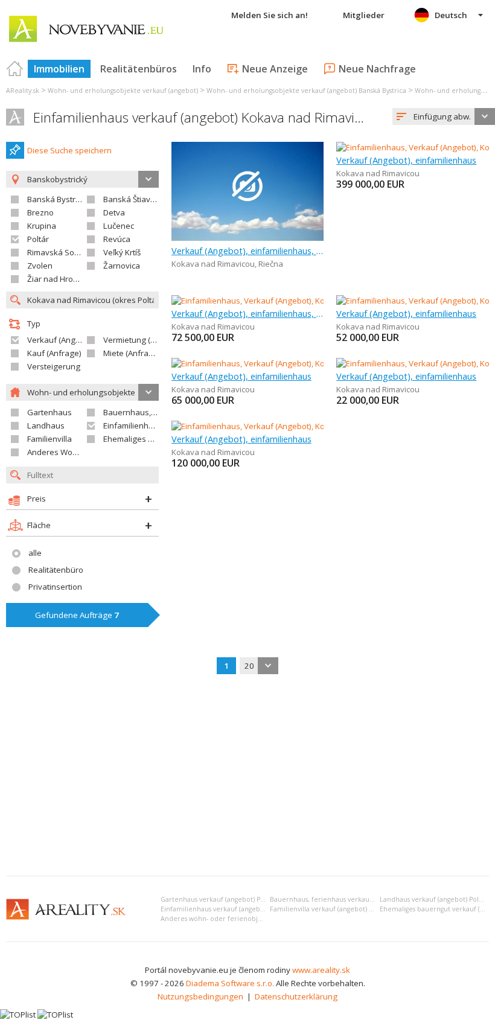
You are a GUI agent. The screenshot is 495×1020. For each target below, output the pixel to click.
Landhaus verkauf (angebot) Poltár (434, 899)
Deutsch (451, 15)
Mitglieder (364, 15)
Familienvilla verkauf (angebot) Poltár (329, 909)
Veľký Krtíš (122, 252)
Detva (114, 212)
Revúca (116, 239)
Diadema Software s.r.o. (230, 983)
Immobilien (59, 68)
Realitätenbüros (138, 68)
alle (35, 552)
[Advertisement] (247, 776)
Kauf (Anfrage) (54, 353)
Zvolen (40, 265)
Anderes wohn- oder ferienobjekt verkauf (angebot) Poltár (253, 918)
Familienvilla (49, 438)
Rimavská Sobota (59, 252)
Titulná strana (15, 69)
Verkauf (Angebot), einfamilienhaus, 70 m (247, 313)
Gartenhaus (49, 412)
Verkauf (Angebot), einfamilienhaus (406, 160)
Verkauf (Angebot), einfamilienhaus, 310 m (247, 250)
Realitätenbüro (55, 569)
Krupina (41, 225)
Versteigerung (53, 366)
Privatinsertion (55, 586)
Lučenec (118, 225)
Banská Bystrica (56, 199)
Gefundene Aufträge (77, 615)
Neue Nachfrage (377, 68)
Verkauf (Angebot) (61, 339)
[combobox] (443, 116)
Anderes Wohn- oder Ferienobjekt (89, 452)
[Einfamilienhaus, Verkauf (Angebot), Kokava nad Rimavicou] (280, 300)
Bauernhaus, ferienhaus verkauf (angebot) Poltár (347, 899)
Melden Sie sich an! (269, 15)
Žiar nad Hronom (58, 278)
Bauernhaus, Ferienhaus (148, 412)
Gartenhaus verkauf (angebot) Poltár (218, 899)
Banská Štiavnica (134, 199)
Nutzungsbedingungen (200, 996)
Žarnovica (121, 265)
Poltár (38, 239)
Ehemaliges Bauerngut (145, 438)
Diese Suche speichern (69, 150)
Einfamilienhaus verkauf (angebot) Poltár (225, 909)
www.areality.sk (321, 969)
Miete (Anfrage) (132, 353)
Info (202, 68)
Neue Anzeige (275, 68)
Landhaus (46, 425)
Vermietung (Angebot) (143, 339)
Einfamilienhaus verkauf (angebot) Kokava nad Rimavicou (204, 117)
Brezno (40, 212)
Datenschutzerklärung (296, 996)
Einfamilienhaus (132, 425)
